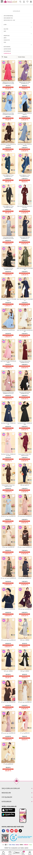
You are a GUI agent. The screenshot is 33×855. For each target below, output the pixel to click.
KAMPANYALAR (7, 53)
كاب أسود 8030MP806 (25, 671)
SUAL (5, 42)
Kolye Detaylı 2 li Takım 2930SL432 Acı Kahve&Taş (8, 145)
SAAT (5, 31)
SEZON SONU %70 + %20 (9, 20)
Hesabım (29, 854)
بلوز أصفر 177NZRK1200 (8, 764)
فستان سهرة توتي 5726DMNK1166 (24, 609)
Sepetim (23, 853)
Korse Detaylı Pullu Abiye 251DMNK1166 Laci (25, 238)
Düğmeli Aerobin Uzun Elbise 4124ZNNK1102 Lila (24, 83)
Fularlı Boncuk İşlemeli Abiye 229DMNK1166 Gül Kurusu (8, 393)
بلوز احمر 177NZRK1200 (25, 733)
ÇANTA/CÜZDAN (7, 48)
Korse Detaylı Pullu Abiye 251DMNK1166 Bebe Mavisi (8, 238)
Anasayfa (3, 854)
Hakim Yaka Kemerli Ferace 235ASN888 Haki (25, 269)
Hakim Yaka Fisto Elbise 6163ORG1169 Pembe (8, 362)
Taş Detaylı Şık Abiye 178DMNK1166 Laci (8, 424)
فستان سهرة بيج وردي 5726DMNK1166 (8, 640)
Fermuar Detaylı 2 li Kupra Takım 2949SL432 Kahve (8, 486)
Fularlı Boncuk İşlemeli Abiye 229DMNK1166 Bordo (24, 362)
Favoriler (10, 854)
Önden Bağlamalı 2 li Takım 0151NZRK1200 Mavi (24, 176)
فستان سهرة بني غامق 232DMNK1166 (25, 547)
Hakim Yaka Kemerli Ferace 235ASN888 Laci (25, 300)
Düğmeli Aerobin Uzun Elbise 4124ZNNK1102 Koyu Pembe (8, 83)
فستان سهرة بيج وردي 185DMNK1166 (8, 733)
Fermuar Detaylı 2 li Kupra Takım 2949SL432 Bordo (24, 455)
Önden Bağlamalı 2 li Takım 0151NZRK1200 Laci (8, 176)
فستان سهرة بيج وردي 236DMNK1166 (25, 516)
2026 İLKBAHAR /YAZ (8, 17)
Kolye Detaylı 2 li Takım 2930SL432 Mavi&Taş (25, 145)
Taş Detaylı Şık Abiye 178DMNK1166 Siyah (25, 424)
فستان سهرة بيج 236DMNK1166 (8, 547)
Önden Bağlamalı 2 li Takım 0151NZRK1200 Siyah (8, 207)
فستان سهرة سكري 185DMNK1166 (24, 702)
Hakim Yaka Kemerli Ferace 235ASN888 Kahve (8, 300)
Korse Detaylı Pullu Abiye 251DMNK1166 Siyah (8, 269)
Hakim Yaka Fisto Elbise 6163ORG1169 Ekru (24, 331)
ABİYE (5, 37)
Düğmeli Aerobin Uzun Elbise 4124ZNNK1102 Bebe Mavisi (8, 114)
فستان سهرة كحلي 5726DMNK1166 (8, 609)
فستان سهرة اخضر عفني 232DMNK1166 (8, 578)
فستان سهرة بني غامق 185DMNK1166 (8, 702)
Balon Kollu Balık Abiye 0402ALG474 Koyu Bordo (24, 207)
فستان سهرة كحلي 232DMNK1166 (24, 578)
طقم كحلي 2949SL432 (24, 485)
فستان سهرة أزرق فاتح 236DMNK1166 (8, 516)
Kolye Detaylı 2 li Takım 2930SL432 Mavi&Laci (25, 114)
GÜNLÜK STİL (7, 40)
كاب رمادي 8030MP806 (24, 640)
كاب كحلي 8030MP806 (8, 671)
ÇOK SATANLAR (7, 51)
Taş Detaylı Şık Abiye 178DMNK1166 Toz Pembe (8, 455)
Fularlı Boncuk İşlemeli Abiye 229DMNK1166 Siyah (24, 393)
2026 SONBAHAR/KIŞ (8, 15)
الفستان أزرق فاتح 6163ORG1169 (8, 330)
